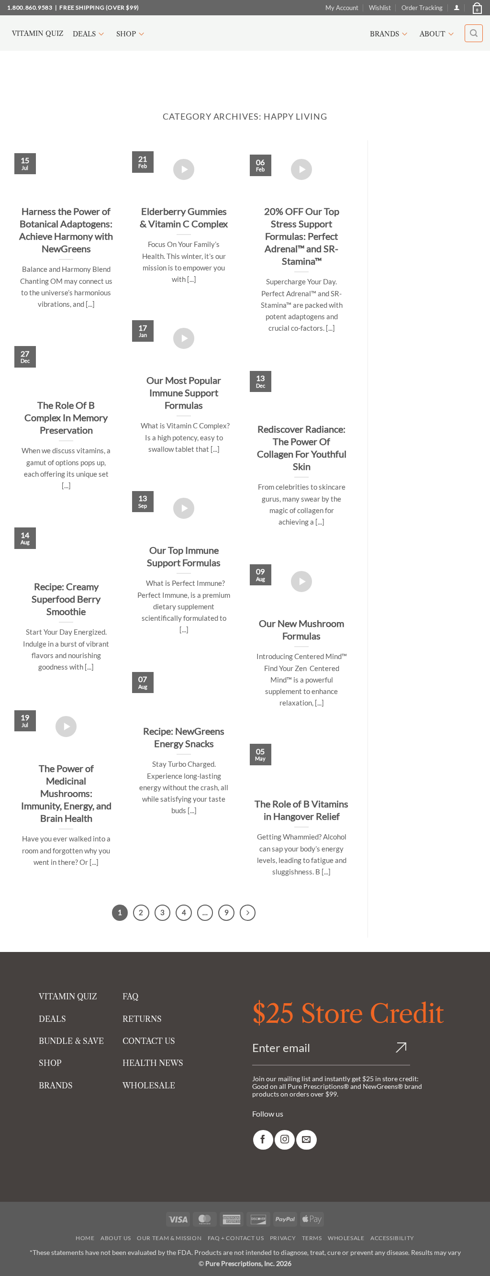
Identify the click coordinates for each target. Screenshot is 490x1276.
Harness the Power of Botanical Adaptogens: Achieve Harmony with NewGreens (66, 229)
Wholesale (346, 1238)
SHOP (50, 1063)
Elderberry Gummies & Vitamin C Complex (184, 217)
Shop (126, 34)
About (432, 34)
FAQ (130, 996)
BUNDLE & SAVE (71, 1041)
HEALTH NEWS (152, 1063)
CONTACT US (148, 1041)
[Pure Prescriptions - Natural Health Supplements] (245, 33)
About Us (115, 1238)
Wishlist (380, 7)
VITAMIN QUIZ (68, 996)
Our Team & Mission (169, 1238)
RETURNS (142, 1019)
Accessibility (392, 1238)
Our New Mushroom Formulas (301, 629)
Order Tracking (422, 7)
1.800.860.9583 (29, 7)
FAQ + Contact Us (236, 1238)
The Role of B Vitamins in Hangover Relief (301, 810)
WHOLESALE (148, 1085)
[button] (476, 7)
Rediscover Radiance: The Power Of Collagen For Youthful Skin (301, 447)
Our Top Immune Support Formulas (184, 556)
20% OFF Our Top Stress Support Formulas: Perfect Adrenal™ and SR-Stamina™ (301, 236)
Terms (312, 1238)
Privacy (283, 1238)
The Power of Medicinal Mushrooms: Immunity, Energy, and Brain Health (66, 793)
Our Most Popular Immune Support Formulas (183, 392)
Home (85, 1238)
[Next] (248, 913)
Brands (384, 34)
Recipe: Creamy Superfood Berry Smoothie (66, 599)
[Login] (457, 7)
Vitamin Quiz (37, 33)
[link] (263, 1140)
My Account (341, 7)
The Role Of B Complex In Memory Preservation (66, 417)
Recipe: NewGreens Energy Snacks (183, 737)
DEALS (52, 1019)
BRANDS (56, 1085)
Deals (84, 34)
